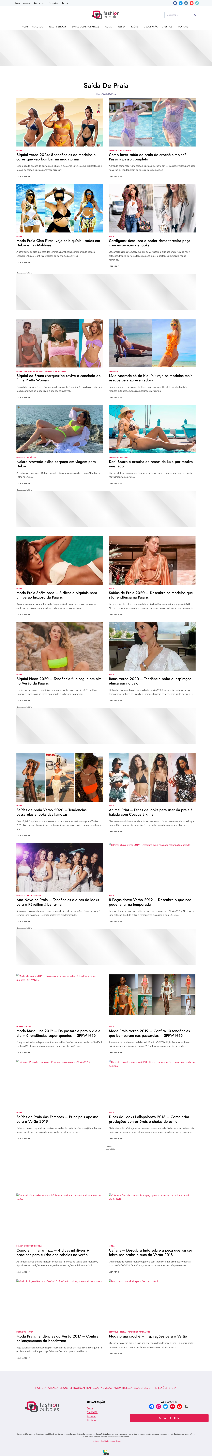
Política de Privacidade (100, 1441)
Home (25, 26)
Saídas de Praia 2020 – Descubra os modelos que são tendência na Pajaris (151, 595)
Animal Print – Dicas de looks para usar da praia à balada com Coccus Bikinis (151, 812)
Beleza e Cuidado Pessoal (29, 1246)
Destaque (21, 1332)
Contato (65, 3)
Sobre (17, 3)
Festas (30, 895)
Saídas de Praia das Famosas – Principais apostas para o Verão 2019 (57, 1119)
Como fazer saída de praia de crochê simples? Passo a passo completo (147, 157)
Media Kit (92, 1412)
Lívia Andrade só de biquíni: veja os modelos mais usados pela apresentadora (150, 378)
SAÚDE (138, 1387)
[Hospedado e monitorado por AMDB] (106, 1452)
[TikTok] (197, 3)
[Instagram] (186, 3)
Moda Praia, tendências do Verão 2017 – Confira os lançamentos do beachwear (57, 1338)
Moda (19, 150)
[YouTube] (192, 3)
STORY (173, 1387)
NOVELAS (106, 1387)
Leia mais (23, 176)
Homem (20, 1026)
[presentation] (59, 122)
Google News (40, 3)
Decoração (151, 26)
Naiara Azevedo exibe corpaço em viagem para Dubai (56, 464)
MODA (118, 1387)
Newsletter (53, 3)
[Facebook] (175, 3)
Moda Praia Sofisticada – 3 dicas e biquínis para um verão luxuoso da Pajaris (56, 595)
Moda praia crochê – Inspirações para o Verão (148, 1336)
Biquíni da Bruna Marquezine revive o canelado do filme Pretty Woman (58, 378)
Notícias (31, 457)
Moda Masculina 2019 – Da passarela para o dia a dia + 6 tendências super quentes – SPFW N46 (58, 1033)
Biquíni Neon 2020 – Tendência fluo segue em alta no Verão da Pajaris (59, 681)
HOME (39, 1387)
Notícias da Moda (33, 371)
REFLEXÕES (160, 1387)
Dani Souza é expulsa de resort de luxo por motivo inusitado (151, 464)
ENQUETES (66, 1387)
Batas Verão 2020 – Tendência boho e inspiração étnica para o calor (150, 681)
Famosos (113, 371)
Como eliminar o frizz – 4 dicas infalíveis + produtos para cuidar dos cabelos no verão (52, 1252)
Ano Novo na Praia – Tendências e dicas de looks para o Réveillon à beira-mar (57, 902)
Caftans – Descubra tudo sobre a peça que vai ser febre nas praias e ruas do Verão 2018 (150, 1252)
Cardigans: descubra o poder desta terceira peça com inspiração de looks (149, 243)
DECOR (147, 1387)
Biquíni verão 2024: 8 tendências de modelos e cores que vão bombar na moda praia (56, 157)
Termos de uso (115, 1441)
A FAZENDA (51, 1387)
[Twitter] (181, 3)
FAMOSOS (93, 1387)
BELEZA (127, 1387)
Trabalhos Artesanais (120, 150)
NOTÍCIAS (80, 1387)
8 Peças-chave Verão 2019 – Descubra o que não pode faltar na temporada (150, 902)
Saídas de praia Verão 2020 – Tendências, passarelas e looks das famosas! (52, 812)
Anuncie (26, 3)
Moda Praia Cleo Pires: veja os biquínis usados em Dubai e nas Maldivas (58, 243)
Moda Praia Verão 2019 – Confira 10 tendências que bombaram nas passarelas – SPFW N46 (149, 1033)
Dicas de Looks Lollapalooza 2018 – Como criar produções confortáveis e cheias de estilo (149, 1119)
